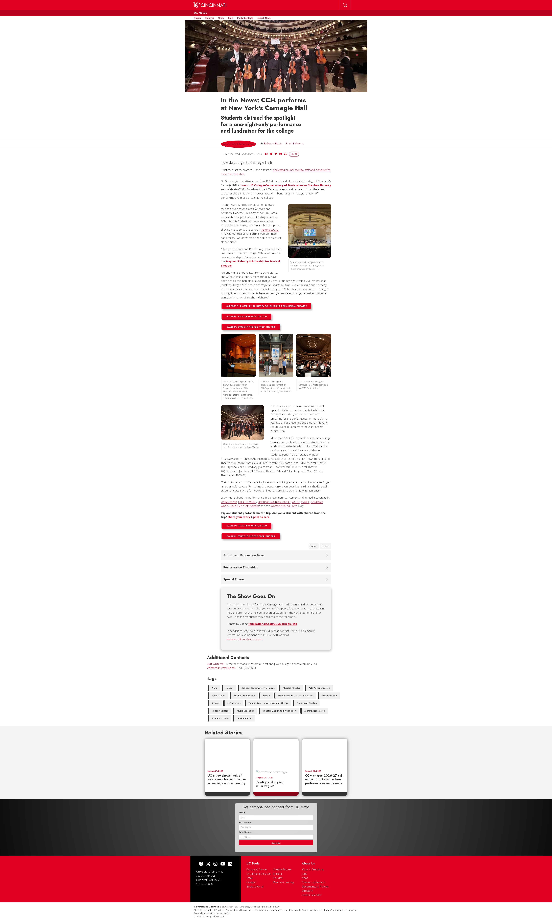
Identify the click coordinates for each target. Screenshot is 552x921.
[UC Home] (210, 5)
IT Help (277, 873)
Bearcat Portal (255, 886)
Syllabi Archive (291, 910)
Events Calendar (311, 895)
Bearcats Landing (283, 882)
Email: (242, 812)
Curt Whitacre (215, 664)
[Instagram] (215, 864)
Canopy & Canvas (256, 869)
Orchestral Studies (307, 703)
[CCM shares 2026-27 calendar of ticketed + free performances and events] (324, 753)
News (305, 878)
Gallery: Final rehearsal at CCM (246, 316)
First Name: (245, 822)
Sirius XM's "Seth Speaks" (245, 506)
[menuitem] (197, 18)
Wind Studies (219, 695)
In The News (233, 703)
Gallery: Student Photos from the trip (251, 327)
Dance (266, 695)
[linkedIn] (230, 864)
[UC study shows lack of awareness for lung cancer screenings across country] (227, 753)
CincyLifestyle (229, 501)
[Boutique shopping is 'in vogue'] (276, 753)
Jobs (304, 873)
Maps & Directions (313, 869)
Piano (214, 688)
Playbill (305, 501)
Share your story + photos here (249, 517)
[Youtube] (222, 864)
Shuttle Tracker (282, 869)
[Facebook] (201, 864)
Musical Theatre (291, 688)
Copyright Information (204, 913)
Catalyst (251, 882)
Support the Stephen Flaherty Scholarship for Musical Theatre (266, 306)
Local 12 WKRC (247, 501)
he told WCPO (270, 229)
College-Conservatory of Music (258, 688)
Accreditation (223, 913)
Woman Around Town (284, 506)
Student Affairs (220, 718)
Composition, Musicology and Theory (268, 703)
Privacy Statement (333, 910)
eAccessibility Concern (311, 910)
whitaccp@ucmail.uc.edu (221, 668)
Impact (229, 688)
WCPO (296, 501)
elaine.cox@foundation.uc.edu (245, 639)
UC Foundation (244, 718)
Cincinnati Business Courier (274, 501)
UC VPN (278, 878)
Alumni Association (314, 710)
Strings (215, 703)
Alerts (197, 910)
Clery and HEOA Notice (213, 910)
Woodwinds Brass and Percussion (295, 695)
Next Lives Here (220, 710)
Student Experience (244, 695)
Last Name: (245, 832)
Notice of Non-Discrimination (240, 910)
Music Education (245, 710)
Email (249, 878)
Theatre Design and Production (279, 710)
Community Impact (313, 882)
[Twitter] (208, 864)
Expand (313, 546)
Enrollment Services (258, 873)
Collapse (325, 546)
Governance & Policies (315, 886)
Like (293, 154)
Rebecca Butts (273, 143)
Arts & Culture (329, 695)
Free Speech (350, 910)
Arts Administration (319, 688)
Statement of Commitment (269, 910)
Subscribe (276, 843)
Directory (307, 890)
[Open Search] (345, 5)
